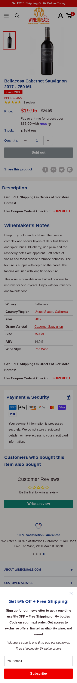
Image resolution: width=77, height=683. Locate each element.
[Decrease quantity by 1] (25, 140)
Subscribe (38, 673)
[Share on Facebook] (45, 169)
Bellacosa (13, 97)
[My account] (60, 15)
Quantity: (11, 140)
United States (43, 311)
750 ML (39, 334)
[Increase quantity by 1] (48, 140)
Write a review (38, 504)
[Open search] (17, 15)
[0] (69, 15)
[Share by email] (70, 169)
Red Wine (41, 349)
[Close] (71, 593)
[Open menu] (6, 15)
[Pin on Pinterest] (53, 169)
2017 (37, 319)
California (61, 311)
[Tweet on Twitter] (62, 169)
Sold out (38, 152)
